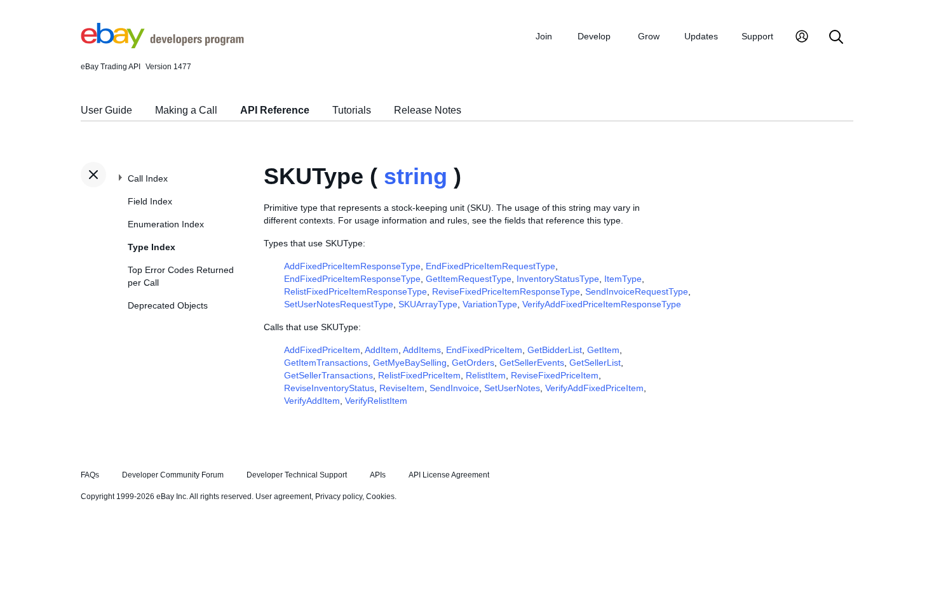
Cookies (380, 496)
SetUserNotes (512, 388)
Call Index (148, 178)
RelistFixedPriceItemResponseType (355, 291)
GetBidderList (554, 350)
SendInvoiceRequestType (636, 291)
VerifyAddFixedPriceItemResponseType (601, 304)
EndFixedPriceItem (484, 350)
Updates (701, 36)
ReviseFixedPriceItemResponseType (506, 291)
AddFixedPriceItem (322, 350)
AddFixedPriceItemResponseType (352, 266)
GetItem (603, 350)
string (415, 176)
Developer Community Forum (173, 474)
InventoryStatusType (558, 279)
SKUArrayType (427, 304)
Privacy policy (338, 496)
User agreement (283, 496)
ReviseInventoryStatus (329, 388)
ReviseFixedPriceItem (555, 375)
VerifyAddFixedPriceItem (594, 388)
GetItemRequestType (468, 279)
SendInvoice (454, 388)
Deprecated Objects (168, 305)
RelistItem (486, 375)
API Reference (274, 110)
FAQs (90, 474)
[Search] (836, 38)
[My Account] (802, 38)
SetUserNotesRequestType (338, 304)
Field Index (150, 201)
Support (757, 36)
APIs (378, 474)
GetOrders (473, 362)
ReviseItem (401, 388)
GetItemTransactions (326, 362)
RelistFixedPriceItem (419, 375)
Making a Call (186, 110)
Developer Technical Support (297, 474)
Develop (594, 36)
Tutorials (351, 110)
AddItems (422, 350)
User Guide (106, 110)
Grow (649, 36)
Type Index (151, 247)
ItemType (623, 279)
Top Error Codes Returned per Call (181, 276)
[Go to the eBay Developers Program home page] (162, 45)
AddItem (381, 350)
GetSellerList (595, 362)
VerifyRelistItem (376, 401)
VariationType (490, 304)
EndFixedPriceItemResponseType (352, 279)
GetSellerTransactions (328, 375)
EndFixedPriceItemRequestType (490, 266)
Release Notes (427, 110)
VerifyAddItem (312, 401)
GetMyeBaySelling (410, 362)
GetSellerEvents (531, 362)
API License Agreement (449, 474)
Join (544, 36)
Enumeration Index (166, 224)
